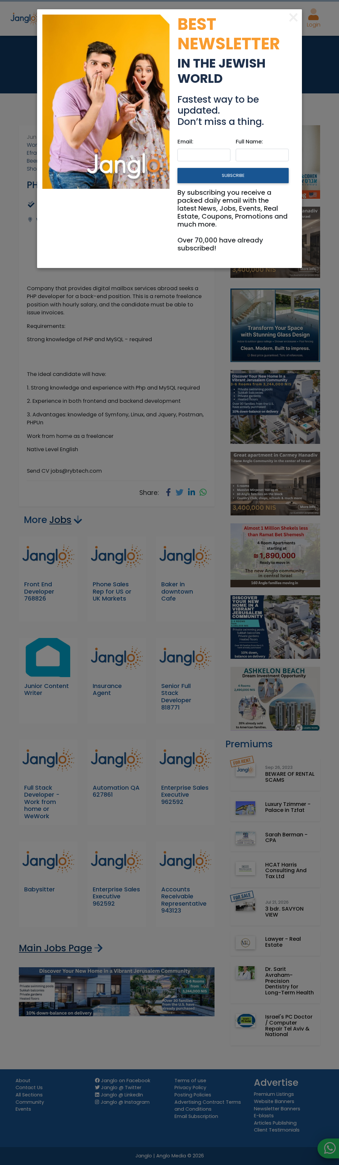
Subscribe (233, 175)
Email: (185, 141)
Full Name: (249, 141)
